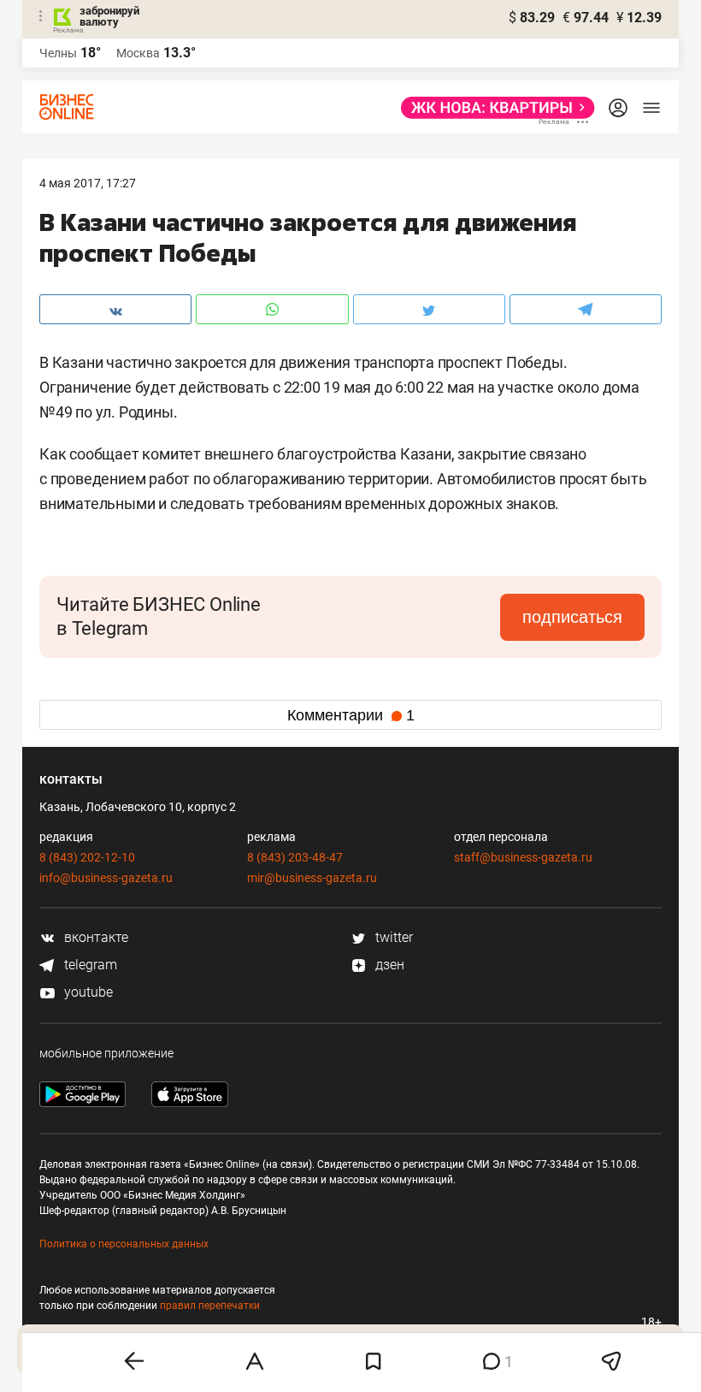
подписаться (572, 616)
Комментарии (351, 715)
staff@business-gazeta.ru (523, 857)
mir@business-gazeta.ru (312, 878)
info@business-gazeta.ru (106, 878)
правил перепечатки (210, 1306)
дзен (388, 965)
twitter (392, 937)
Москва (138, 53)
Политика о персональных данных (124, 1244)
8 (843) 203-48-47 (295, 857)
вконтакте (94, 937)
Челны (58, 53)
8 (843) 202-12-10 (87, 857)
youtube (87, 992)
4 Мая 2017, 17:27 (87, 183)
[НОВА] (493, 108)
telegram (89, 965)
